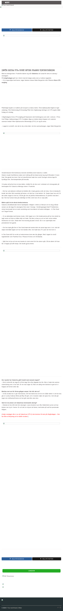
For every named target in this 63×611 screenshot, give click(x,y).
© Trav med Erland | (12, 608)
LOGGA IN (31, 570)
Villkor (20, 608)
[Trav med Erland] (8, 5)
